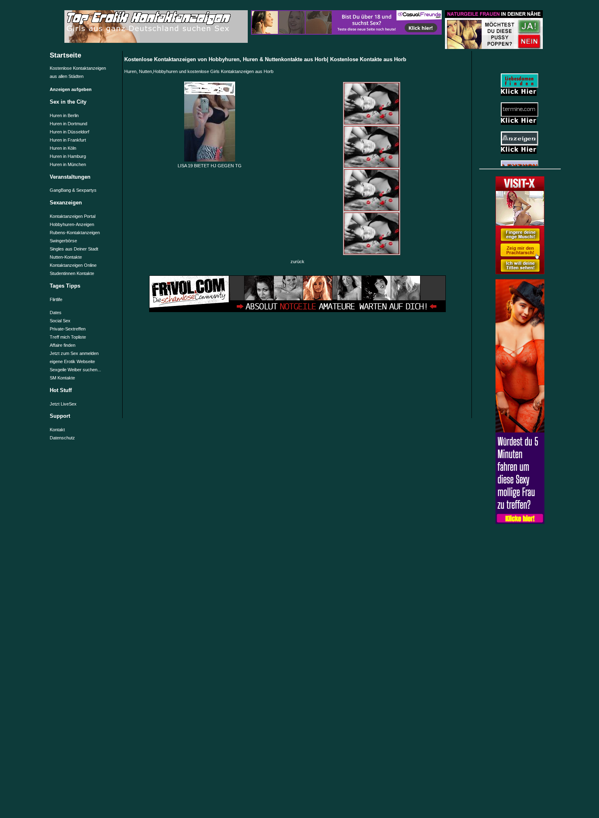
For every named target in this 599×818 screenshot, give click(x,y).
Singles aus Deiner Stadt (74, 248)
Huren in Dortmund (68, 123)
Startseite (65, 55)
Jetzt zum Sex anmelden (74, 353)
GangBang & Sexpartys (73, 190)
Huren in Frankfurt (68, 139)
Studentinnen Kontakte (72, 273)
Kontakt (57, 429)
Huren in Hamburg (68, 156)
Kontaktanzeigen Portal (72, 216)
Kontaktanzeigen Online (73, 265)
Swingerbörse (63, 240)
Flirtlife (56, 299)
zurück (297, 261)
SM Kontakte (62, 377)
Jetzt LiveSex (63, 403)
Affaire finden (62, 345)
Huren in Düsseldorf (69, 131)
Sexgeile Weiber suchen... (75, 369)
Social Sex (60, 320)
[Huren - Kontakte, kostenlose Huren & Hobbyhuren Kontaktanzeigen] (519, 272)
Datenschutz (62, 437)
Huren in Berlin (64, 115)
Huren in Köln (63, 148)
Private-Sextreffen (68, 328)
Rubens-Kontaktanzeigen (75, 232)
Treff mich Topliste (68, 337)
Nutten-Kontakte (66, 257)
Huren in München (68, 164)
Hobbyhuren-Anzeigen (72, 224)
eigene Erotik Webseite (72, 361)
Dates (56, 312)
